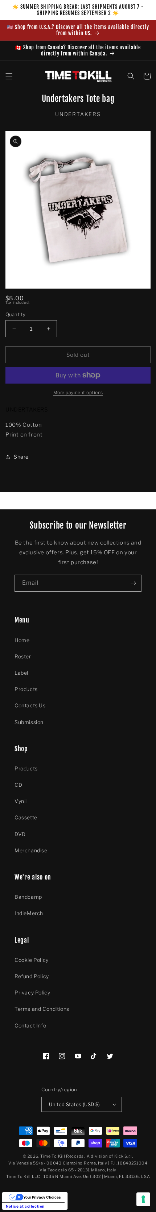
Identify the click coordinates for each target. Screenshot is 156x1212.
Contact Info (30, 1025)
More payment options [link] (78, 392)
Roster (23, 656)
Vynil (21, 801)
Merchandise (31, 850)
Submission (29, 722)
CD (18, 785)
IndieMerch (29, 913)
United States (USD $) (74, 1104)
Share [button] (21, 457)
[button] (9, 76)
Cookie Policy (32, 960)
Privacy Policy (32, 992)
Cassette (26, 817)
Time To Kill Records (62, 1156)
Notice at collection (25, 1206)
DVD (20, 834)
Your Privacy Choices (42, 1197)
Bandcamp (28, 897)
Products (26, 689)
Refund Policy (32, 976)
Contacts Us (30, 705)
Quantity (15, 314)
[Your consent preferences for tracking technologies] (143, 1199)
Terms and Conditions (42, 1009)
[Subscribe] (133, 583)
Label (21, 673)
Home (22, 640)
